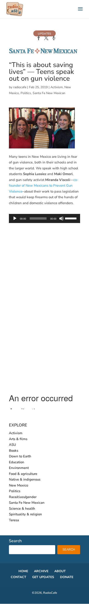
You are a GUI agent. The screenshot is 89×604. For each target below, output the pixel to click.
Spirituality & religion (25, 514)
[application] (44, 218)
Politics (26, 93)
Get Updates (43, 577)
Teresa (14, 520)
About (60, 571)
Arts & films (18, 439)
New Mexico (18, 485)
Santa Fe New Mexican (49, 93)
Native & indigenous (24, 479)
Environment (19, 468)
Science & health (22, 508)
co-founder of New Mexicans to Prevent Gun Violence (43, 186)
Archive (41, 571)
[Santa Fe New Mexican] (43, 52)
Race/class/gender (23, 497)
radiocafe (19, 87)
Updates (44, 33)
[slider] (71, 218)
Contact (18, 577)
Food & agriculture (23, 473)
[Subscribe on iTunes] (54, 38)
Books (13, 450)
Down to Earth (20, 456)
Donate (66, 577)
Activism (56, 87)
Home (23, 571)
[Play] (15, 218)
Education (16, 462)
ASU (12, 444)
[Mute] (61, 218)
